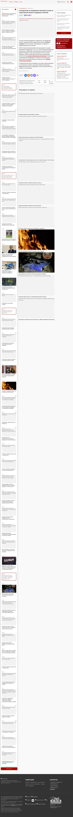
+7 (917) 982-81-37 (54, 784)
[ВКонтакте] (25, 15)
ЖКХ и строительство (35, 784)
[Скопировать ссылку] (31, 15)
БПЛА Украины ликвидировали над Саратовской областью (64, 16)
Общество (27, 782)
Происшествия (30, 8)
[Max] (57, 43)
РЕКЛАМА (52, 789)
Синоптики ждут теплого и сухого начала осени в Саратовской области (63, 19)
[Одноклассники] (26, 15)
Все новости (5, 9)
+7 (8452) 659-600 (54, 785)
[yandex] (30, 804)
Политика (42, 782)
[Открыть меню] (71, 2)
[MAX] (29, 15)
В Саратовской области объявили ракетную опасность (63, 24)
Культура (43, 784)
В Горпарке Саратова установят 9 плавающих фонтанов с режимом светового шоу (63, 28)
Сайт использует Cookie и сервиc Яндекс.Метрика (10, 811)
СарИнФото (31, 785)
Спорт (26, 785)
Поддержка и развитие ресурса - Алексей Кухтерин (55, 807)
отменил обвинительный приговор (36, 56)
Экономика (27, 784)
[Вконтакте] (33, 800)
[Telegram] (28, 15)
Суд (38, 782)
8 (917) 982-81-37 (64, 43)
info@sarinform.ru (61, 47)
